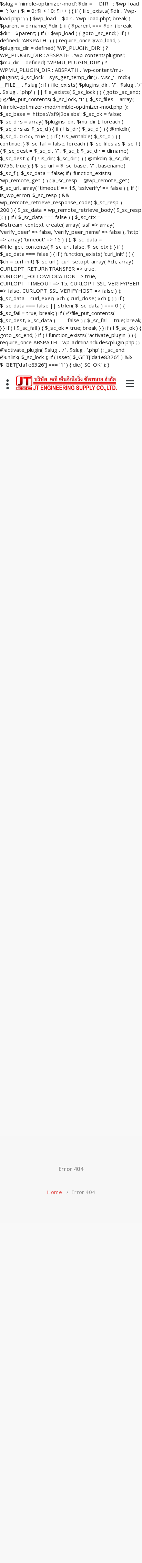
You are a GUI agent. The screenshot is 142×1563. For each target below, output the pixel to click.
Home (54, 1191)
